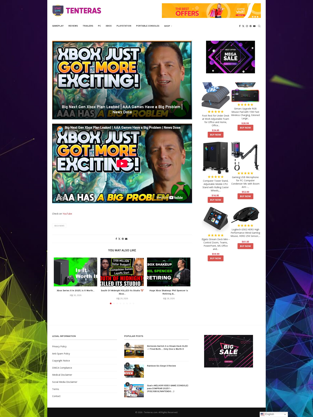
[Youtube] (254, 26)
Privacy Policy (59, 346)
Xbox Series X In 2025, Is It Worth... (75, 290)
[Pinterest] (251, 26)
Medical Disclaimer (62, 374)
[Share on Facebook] (116, 238)
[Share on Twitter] (119, 238)
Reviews (73, 26)
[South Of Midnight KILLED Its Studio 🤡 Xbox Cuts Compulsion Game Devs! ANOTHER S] (122, 272)
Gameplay (58, 26)
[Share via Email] (126, 238)
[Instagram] (247, 26)
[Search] (259, 26)
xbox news (59, 225)
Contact (56, 396)
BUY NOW (215, 134)
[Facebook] (239, 26)
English (269, 414)
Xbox (109, 26)
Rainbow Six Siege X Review (161, 366)
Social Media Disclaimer (64, 381)
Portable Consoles (147, 26)
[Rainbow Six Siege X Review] (134, 371)
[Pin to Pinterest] (123, 238)
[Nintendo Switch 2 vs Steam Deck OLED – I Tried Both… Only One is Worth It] (134, 351)
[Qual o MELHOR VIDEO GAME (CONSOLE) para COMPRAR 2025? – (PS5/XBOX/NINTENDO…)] (134, 390)
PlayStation (124, 26)
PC (99, 26)
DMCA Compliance (62, 367)
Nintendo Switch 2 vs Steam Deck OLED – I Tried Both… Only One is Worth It (167, 348)
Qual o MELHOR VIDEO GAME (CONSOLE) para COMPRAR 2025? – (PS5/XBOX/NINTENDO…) (167, 388)
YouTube (67, 213)
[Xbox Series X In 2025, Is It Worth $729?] (75, 272)
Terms (55, 389)
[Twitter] (243, 26)
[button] (58, 280)
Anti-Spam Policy (61, 353)
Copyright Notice (61, 360)
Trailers (88, 26)
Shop (167, 26)
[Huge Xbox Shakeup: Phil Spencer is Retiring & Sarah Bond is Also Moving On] (168, 272)
